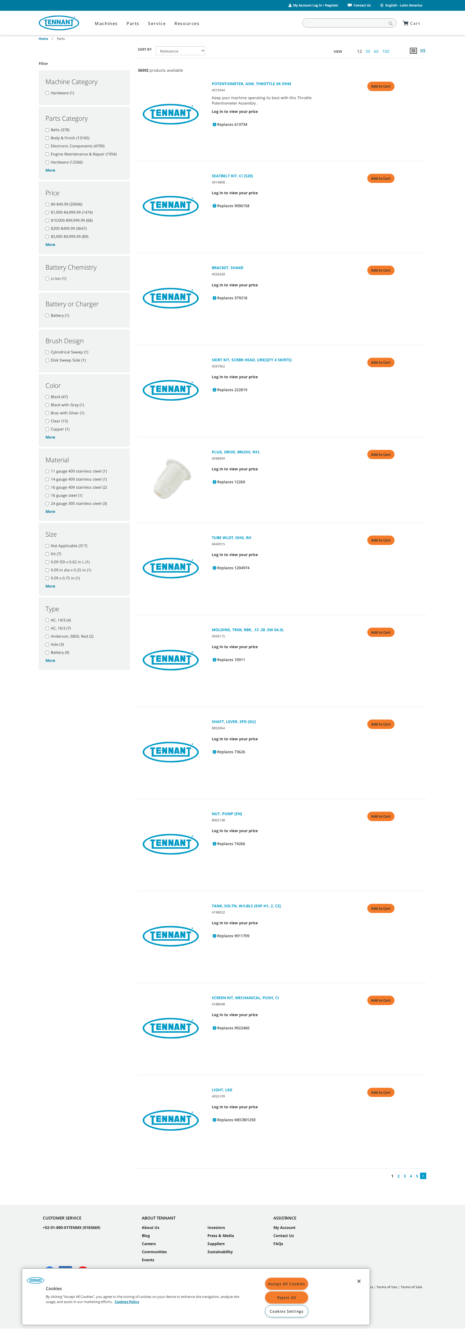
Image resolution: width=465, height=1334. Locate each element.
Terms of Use (386, 1287)
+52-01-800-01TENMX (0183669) (71, 1227)
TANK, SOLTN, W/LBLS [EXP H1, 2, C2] (246, 905)
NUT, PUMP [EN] (227, 813)
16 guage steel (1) (66, 495)
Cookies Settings (287, 1311)
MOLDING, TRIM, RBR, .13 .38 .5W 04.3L (248, 629)
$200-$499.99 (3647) (69, 228)
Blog (146, 1235)
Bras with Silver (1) (67, 412)
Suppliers (216, 1243)
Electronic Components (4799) (77, 145)
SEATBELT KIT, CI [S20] (232, 175)
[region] (196, 1296)
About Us (150, 1227)
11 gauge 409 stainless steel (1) (79, 471)
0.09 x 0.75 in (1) (65, 578)
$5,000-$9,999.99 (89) (69, 236)
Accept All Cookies (286, 1283)
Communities (154, 1251)
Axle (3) (57, 644)
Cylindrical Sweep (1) (69, 352)
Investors (216, 1227)
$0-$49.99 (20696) (66, 204)
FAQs (278, 1243)
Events (148, 1259)
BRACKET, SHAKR (227, 267)
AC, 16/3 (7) (61, 628)
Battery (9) (60, 652)
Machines (106, 23)
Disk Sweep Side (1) (68, 360)
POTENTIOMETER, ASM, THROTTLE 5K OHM (251, 83)
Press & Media (220, 1235)
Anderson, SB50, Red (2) (72, 636)
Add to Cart (381, 86)
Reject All (286, 1297)
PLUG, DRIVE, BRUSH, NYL (236, 451)
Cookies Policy (127, 1302)
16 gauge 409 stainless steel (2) (79, 487)
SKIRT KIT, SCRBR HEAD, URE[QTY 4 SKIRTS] (252, 359)
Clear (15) (59, 420)
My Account (284, 1227)
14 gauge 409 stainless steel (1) (79, 479)
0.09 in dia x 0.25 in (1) (71, 569)
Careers (149, 1243)
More (50, 170)
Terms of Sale (411, 1287)
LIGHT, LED (222, 1089)
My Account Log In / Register (315, 5)
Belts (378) (60, 129)
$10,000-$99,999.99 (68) (72, 220)
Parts (132, 23)
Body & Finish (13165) (70, 137)
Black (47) (59, 396)
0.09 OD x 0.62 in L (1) (70, 561)
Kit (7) (56, 553)
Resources (186, 23)
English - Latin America (403, 5)
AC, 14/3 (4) (61, 620)
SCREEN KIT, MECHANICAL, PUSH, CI (245, 997)
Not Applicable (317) (69, 545)
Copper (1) (60, 429)
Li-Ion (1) (58, 278)
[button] (35, 1282)
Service (157, 23)
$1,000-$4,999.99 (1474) (72, 212)
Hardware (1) (62, 92)
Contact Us (362, 5)
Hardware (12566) (67, 162)
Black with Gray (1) (67, 404)
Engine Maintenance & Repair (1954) (84, 154)
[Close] (359, 1281)
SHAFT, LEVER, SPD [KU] (234, 721)
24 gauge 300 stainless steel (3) (79, 503)
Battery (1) (60, 315)
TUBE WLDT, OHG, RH (231, 537)
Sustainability (220, 1251)
